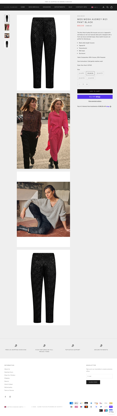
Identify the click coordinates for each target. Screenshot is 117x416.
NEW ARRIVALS (34, 7)
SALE (70, 7)
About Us (7, 369)
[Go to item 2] (7, 27)
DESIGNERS (47, 7)
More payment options (94, 101)
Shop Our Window (9, 375)
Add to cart (95, 91)
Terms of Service (9, 390)
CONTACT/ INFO (81, 7)
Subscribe (93, 382)
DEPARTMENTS (59, 7)
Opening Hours (8, 372)
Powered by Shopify (55, 406)
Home (23, 7)
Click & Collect (8, 384)
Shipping (6, 378)
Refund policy (8, 387)
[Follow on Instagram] (10, 397)
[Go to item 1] (7, 18)
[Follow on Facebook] (5, 397)
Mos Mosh (81, 16)
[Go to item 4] (7, 44)
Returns (6, 381)
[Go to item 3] (7, 35)
